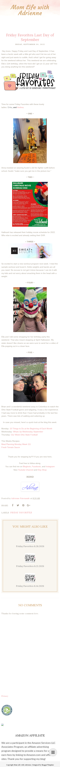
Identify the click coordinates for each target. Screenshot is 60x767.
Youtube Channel (25, 470)
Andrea (20, 107)
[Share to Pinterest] (23, 505)
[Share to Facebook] (12, 505)
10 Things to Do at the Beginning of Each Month (31, 428)
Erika (10, 107)
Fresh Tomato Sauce (10, 447)
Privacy (4, 696)
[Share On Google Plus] (28, 505)
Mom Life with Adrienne (30, 10)
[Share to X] (18, 505)
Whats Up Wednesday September (28, 432)
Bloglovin (27, 466)
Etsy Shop (42, 470)
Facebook (36, 466)
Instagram (50, 466)
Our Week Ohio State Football (24, 435)
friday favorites (21, 512)
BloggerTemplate (48, 765)
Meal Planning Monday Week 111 (16, 444)
